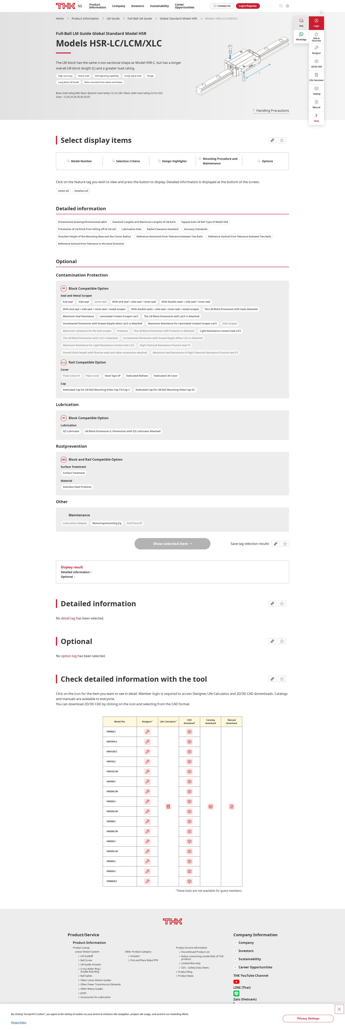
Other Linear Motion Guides (95, 980)
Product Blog (185, 972)
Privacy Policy (18, 1022)
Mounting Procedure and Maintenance (220, 161)
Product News (185, 976)
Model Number (81, 161)
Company (246, 943)
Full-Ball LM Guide (140, 18)
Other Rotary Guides (91, 989)
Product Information (85, 18)
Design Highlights (174, 161)
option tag (69, 656)
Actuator (135, 956)
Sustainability (159, 6)
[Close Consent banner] (339, 1009)
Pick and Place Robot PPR (144, 960)
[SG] (65, 6)
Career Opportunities (184, 6)
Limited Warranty (190, 963)
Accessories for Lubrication (95, 997)
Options (267, 161)
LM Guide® (86, 956)
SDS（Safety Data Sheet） (196, 967)
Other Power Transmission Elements (100, 984)
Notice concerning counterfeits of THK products (202, 958)
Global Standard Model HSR (179, 18)
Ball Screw (86, 960)
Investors (137, 6)
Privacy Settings (308, 1018)
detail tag (68, 618)
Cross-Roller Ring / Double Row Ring (90, 970)
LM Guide (113, 18)
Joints (83, 993)
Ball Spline (86, 976)
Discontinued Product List (195, 952)
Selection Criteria (128, 161)
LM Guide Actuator (90, 964)
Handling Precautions (272, 110)
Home (60, 18)
